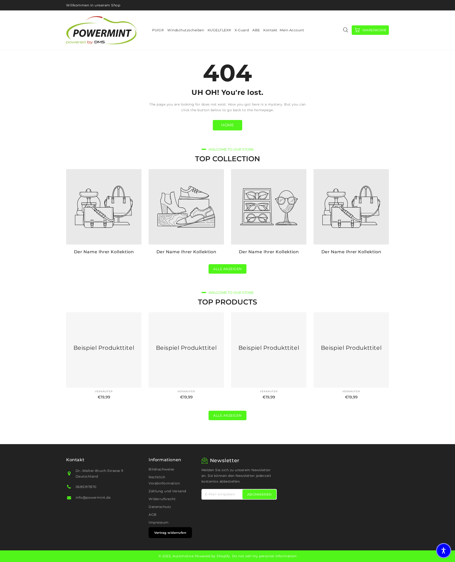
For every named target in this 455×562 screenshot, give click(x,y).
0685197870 (86, 487)
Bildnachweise (161, 469)
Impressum (159, 522)
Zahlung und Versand (167, 491)
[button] (443, 550)
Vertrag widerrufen (170, 532)
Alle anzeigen (227, 269)
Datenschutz (160, 507)
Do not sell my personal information (264, 556)
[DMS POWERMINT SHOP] (101, 30)
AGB (153, 514)
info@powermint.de (93, 497)
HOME (227, 125)
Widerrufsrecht (162, 499)
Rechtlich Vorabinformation (164, 480)
